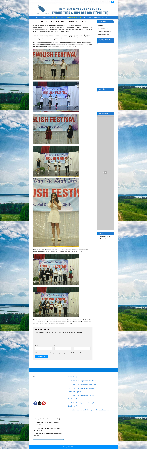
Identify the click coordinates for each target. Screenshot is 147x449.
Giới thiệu (38, 17)
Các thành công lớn (86, 17)
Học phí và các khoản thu (104, 31)
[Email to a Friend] (39, 403)
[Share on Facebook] (35, 403)
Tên (36, 345)
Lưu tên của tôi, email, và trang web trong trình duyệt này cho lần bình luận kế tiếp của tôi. (62, 353)
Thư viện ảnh (98, 1)
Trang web (76, 345)
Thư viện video (106, 1)
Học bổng (49, 17)
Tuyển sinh (43, 17)
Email (56, 345)
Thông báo (54, 17)
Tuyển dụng (104, 17)
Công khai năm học (103, 28)
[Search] (112, 2)
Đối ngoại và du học (64, 17)
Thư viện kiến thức (89, 1)
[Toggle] (69, 381)
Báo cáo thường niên (103, 34)
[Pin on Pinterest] (44, 403)
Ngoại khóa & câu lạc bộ (75, 17)
